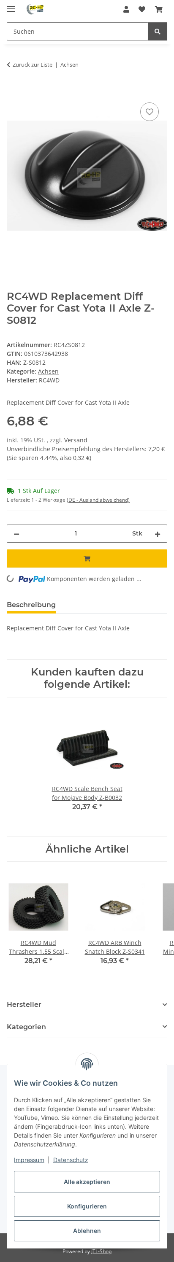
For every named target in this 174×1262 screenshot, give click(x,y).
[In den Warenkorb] (13, 91)
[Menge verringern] (16, 533)
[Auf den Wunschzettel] (149, 111)
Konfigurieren (87, 1206)
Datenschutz (70, 1159)
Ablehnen (87, 1230)
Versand (75, 440)
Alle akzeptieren (87, 1181)
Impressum (29, 1159)
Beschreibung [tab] (31, 605)
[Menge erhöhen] (157, 533)
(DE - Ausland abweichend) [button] (98, 499)
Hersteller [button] (24, 1005)
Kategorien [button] (26, 1027)
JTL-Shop (101, 1251)
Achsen (48, 371)
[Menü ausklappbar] (11, 5)
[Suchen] (157, 31)
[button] (126, 9)
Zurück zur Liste (32, 64)
